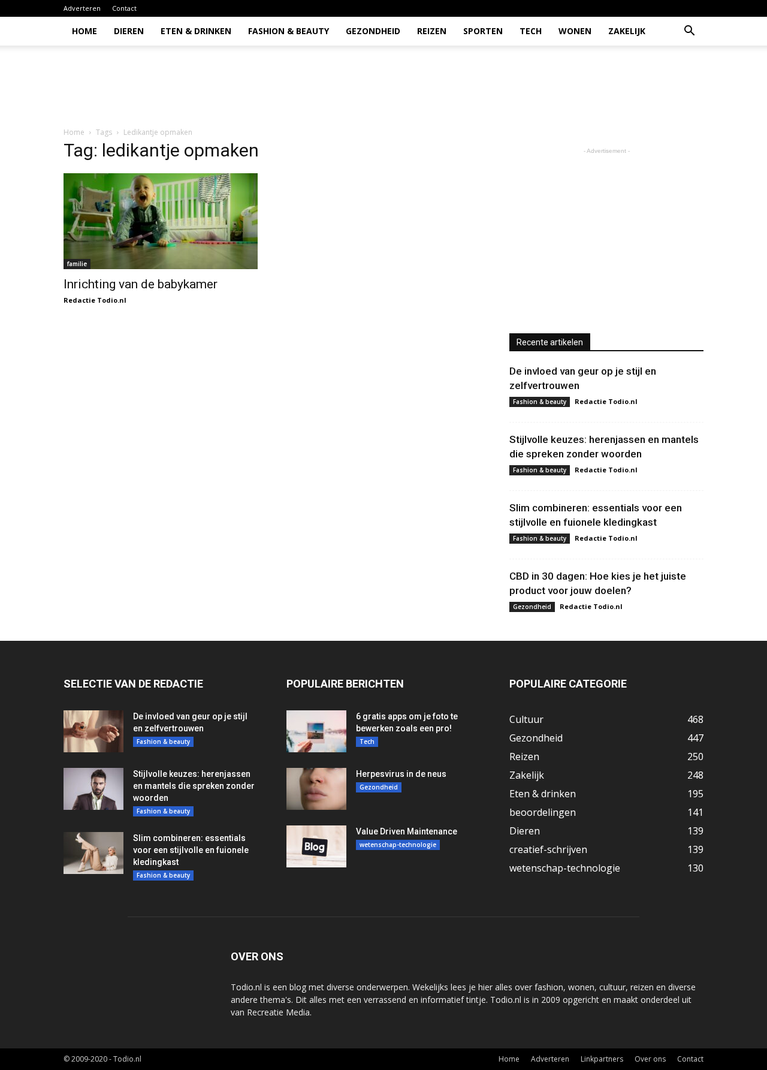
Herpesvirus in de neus (401, 774)
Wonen (574, 31)
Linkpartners (602, 1059)
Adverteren (82, 8)
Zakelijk (626, 31)
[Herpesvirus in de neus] (316, 789)
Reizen (431, 31)
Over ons (650, 1059)
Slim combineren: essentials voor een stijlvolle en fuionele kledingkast (191, 850)
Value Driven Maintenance (406, 831)
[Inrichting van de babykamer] (161, 221)
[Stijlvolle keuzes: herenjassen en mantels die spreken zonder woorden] (93, 789)
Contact (124, 8)
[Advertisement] (485, 87)
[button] (689, 32)
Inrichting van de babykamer (141, 284)
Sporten (483, 31)
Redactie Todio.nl (95, 300)
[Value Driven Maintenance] (316, 846)
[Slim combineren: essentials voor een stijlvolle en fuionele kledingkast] (93, 853)
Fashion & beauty (288, 31)
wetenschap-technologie (398, 844)
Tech (531, 31)
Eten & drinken (196, 31)
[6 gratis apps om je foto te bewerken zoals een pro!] (316, 731)
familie (77, 264)
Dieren (129, 31)
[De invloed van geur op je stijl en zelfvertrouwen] (93, 731)
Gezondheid (373, 31)
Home (84, 31)
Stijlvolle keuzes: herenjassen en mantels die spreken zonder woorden (194, 786)
